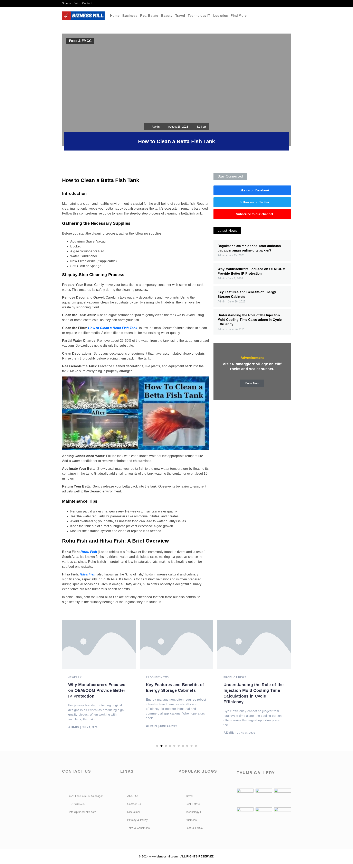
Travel (180, 15)
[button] (281, 15)
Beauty (166, 15)
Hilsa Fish (87, 574)
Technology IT (199, 15)
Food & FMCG (80, 41)
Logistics (220, 15)
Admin (73, 727)
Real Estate (149, 15)
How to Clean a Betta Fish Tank (112, 328)
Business (129, 15)
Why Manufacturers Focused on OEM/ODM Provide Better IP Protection (97, 690)
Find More (239, 15)
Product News (157, 677)
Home (115, 15)
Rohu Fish (88, 552)
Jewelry (75, 677)
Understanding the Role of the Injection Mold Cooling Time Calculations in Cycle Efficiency (250, 319)
